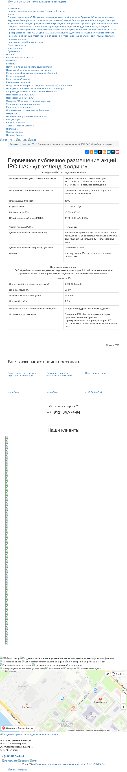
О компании (14, 7)
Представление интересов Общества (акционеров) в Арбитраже (39, 85)
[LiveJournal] (113, 152)
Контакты (60, 10)
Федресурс (68, 35)
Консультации (15, 48)
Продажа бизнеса (17, 38)
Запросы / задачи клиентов (20, 125)
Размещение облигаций (20, 23)
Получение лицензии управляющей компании (56, 17)
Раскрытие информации (20, 35)
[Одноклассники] (91, 152)
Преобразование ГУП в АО (21, 32)
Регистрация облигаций (103, 20)
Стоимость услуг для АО (20, 17)
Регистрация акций (81, 20)
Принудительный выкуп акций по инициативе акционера (61, 23)
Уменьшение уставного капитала (97, 32)
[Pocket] (117, 152)
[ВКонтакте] (87, 152)
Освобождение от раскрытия (47, 35)
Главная (14, 144)
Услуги (11, 13)
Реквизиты (50, 10)
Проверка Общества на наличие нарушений (28, 69)
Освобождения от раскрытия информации (27, 110)
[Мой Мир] (96, 152)
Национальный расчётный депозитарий (95, 35)
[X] (100, 152)
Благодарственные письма (30, 10)
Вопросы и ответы (17, 44)
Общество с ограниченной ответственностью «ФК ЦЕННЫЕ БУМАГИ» (69, 764)
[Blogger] (104, 152)
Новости (12, 10)
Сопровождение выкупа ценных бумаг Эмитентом (61, 29)
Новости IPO (28, 144)
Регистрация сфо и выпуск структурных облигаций (45, 20)
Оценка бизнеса (34, 41)
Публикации (14, 51)
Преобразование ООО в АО (102, 29)
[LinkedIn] (109, 152)
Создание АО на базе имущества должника (58, 32)
